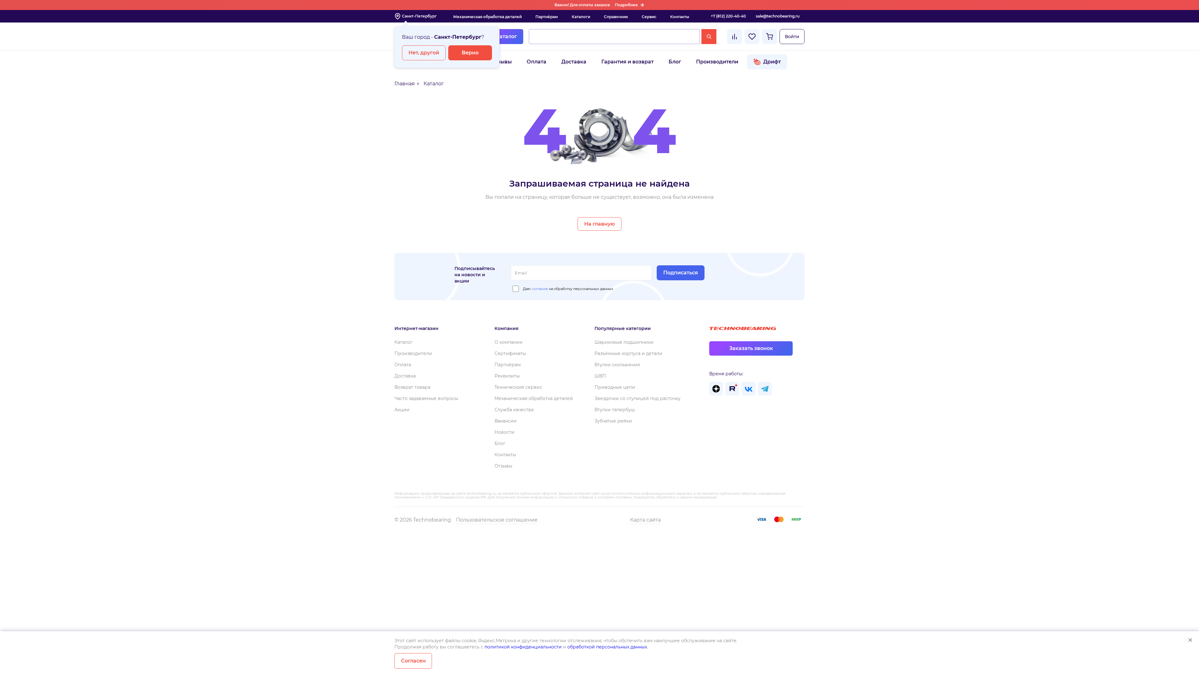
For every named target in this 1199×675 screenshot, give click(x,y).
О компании (508, 342)
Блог (675, 62)
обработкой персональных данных (607, 647)
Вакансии (505, 421)
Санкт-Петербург (419, 16)
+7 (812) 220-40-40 (728, 16)
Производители (717, 62)
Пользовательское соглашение (497, 520)
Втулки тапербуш (614, 409)
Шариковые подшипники (624, 342)
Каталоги (581, 16)
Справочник (616, 16)
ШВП (600, 376)
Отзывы (501, 62)
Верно (470, 53)
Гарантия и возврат (627, 62)
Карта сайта (645, 520)
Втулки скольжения (617, 365)
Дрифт (772, 62)
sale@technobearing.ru (778, 16)
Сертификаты (510, 353)
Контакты (679, 16)
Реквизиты (507, 376)
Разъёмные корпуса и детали (628, 353)
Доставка (573, 62)
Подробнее (626, 4)
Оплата (536, 62)
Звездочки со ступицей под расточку (637, 398)
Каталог (506, 36)
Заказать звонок (751, 348)
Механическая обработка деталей (487, 16)
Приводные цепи (614, 387)
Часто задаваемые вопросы (426, 398)
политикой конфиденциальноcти (523, 647)
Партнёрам (546, 16)
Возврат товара (412, 387)
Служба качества (514, 409)
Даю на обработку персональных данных (568, 289)
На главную (599, 224)
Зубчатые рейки (613, 421)
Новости (504, 432)
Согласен (413, 661)
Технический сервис (518, 387)
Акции (401, 409)
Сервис (649, 16)
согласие (540, 289)
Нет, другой (424, 53)
